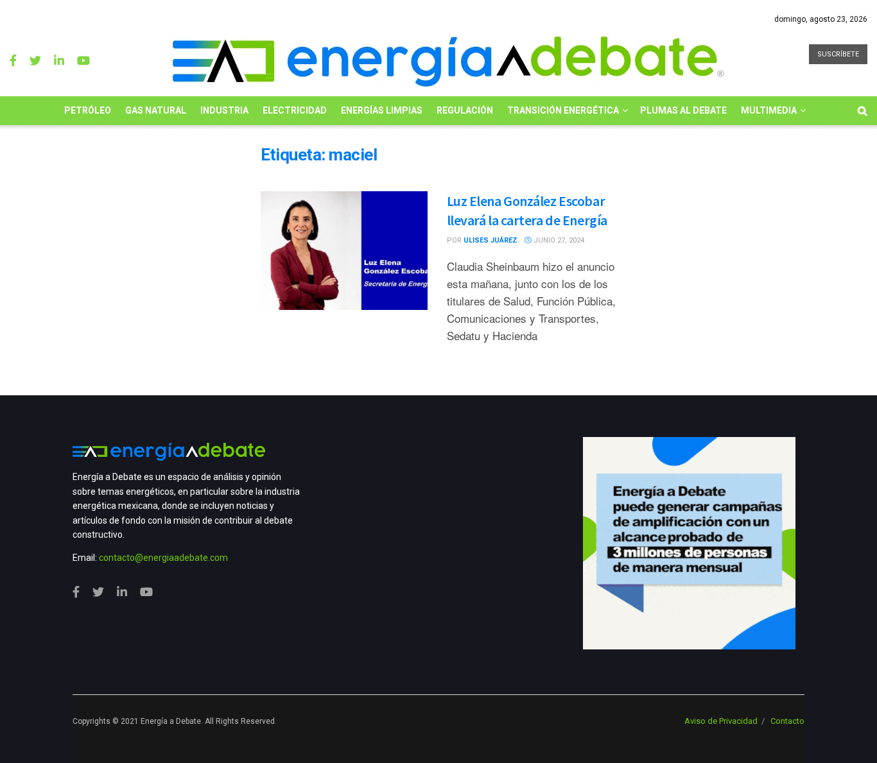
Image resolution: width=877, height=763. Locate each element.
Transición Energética (563, 110)
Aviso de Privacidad (721, 721)
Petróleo (87, 110)
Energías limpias (381, 110)
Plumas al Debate (683, 110)
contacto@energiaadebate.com (163, 558)
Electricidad (295, 110)
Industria (224, 110)
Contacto (787, 721)
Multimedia (769, 110)
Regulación (465, 110)
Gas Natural (155, 110)
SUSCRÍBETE (838, 54)
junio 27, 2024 (558, 240)
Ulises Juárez (490, 240)
